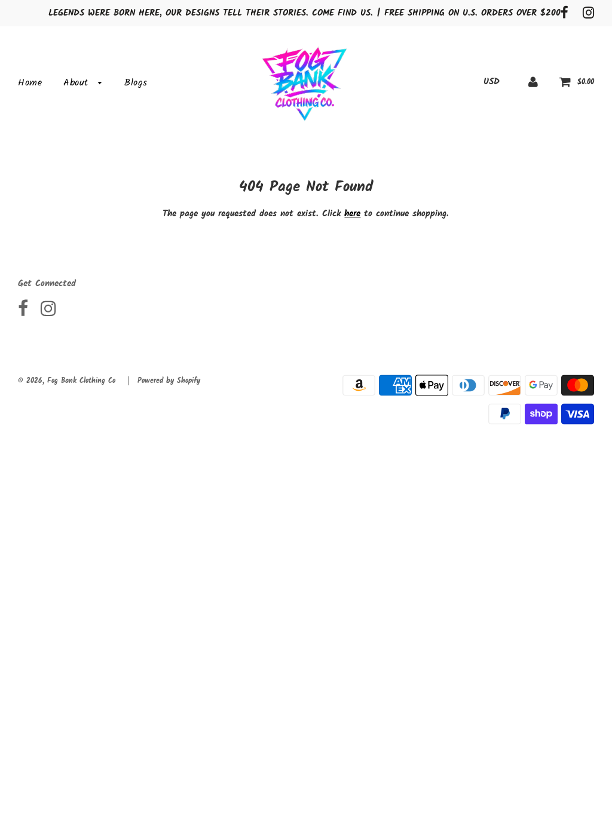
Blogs (136, 82)
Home (30, 82)
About (77, 82)
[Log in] (533, 82)
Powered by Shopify (168, 380)
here (352, 214)
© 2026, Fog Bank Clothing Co (66, 380)
